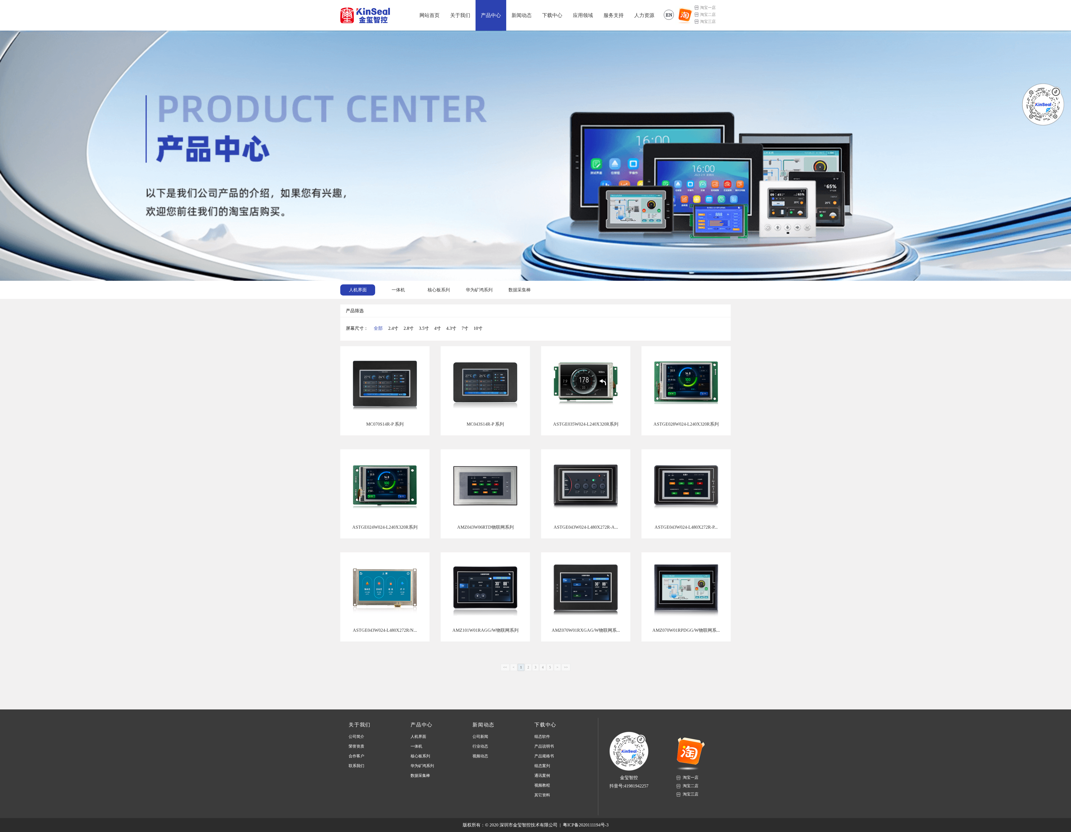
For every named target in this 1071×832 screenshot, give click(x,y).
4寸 (437, 328)
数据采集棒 (519, 289)
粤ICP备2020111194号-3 (586, 825)
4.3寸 (451, 328)
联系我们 (356, 766)
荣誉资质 (356, 746)
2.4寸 (393, 328)
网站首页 (429, 15)
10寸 (478, 328)
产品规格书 (544, 756)
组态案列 (542, 766)
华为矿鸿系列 (479, 289)
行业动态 (480, 746)
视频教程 (542, 785)
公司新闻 (480, 737)
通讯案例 (542, 776)
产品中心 (491, 15)
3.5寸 (424, 328)
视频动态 (480, 756)
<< (505, 667)
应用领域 (583, 15)
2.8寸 (409, 328)
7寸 (465, 328)
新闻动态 (522, 15)
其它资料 (542, 795)
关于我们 (460, 15)
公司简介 (356, 737)
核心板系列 (439, 289)
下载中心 (552, 15)
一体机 (398, 289)
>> (566, 667)
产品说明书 (544, 746)
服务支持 (614, 15)
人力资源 (644, 15)
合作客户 (356, 756)
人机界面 (358, 289)
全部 (378, 328)
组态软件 (542, 737)
